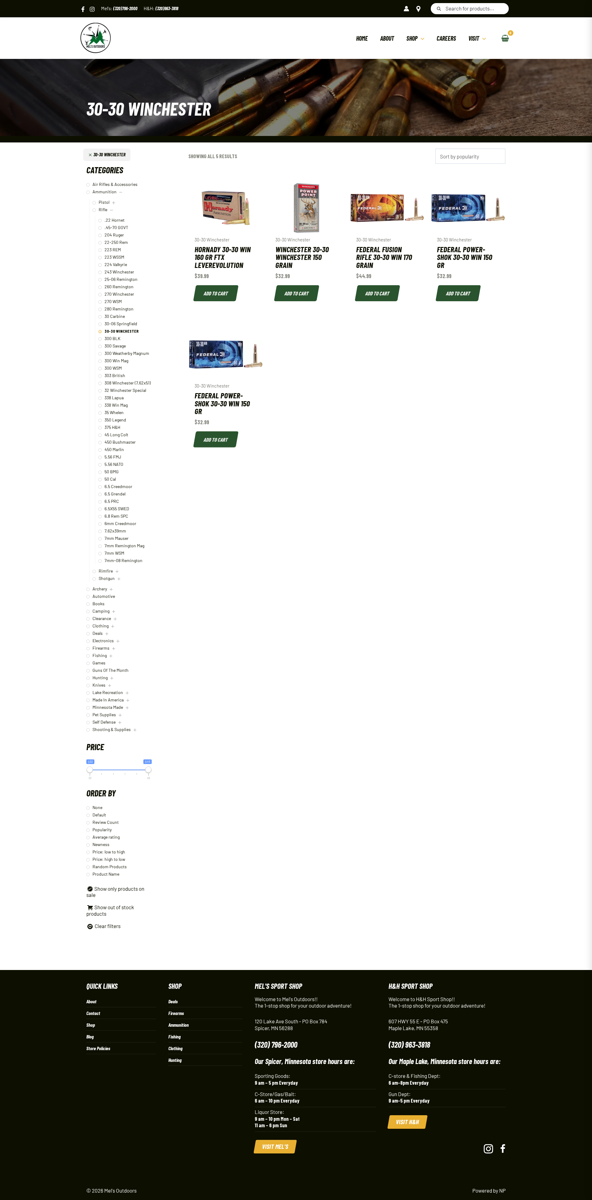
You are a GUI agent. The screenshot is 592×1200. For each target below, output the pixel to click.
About (91, 1001)
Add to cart (216, 293)
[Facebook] (83, 9)
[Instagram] (92, 9)
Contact (93, 1013)
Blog (90, 1036)
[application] (420, 38)
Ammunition (178, 1025)
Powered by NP (489, 1190)
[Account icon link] (406, 8)
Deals (173, 1001)
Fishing (174, 1036)
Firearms (176, 1013)
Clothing (175, 1048)
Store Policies (98, 1048)
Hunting (175, 1060)
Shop (90, 1025)
